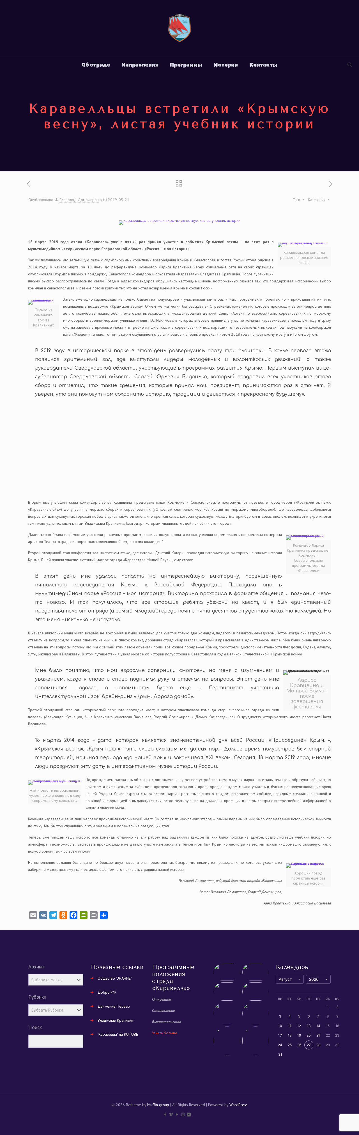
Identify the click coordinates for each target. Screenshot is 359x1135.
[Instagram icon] (183, 1114)
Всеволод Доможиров (79, 199)
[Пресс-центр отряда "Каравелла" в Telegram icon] (194, 1114)
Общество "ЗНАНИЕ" (115, 978)
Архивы (36, 967)
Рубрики (37, 997)
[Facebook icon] (165, 1114)
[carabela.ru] (179, 28)
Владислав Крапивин (115, 1020)
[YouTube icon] (177, 1114)
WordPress (238, 1104)
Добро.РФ (107, 992)
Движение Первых (114, 1006)
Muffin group (158, 1104)
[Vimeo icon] (171, 1114)
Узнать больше (164, 1032)
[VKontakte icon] (189, 1114)
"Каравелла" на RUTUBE (117, 1034)
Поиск (35, 1027)
